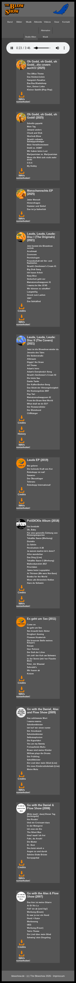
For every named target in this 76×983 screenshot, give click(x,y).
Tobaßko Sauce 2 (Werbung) (40, 561)
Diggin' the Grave (35, 362)
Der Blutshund (34, 410)
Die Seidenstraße (35, 356)
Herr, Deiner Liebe (36, 86)
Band (10, 22)
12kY (29, 298)
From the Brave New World (40, 401)
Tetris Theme (33, 931)
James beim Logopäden (38, 570)
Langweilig (32, 292)
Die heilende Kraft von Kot (40, 469)
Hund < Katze (33, 918)
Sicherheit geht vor (36, 279)
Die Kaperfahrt (34, 741)
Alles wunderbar (35, 554)
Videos (47, 22)
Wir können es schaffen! (38, 289)
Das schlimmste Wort (37, 718)
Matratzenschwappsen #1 (39, 282)
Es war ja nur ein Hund (38, 915)
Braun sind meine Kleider (39, 750)
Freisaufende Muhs (36, 747)
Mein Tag (31, 127)
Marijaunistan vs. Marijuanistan (42, 154)
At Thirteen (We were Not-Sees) (42, 573)
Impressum (59, 976)
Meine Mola (32, 769)
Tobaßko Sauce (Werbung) (39, 538)
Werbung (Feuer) (35, 928)
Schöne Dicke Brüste (37, 855)
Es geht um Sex (34, 628)
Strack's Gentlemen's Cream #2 (41, 375)
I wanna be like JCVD (37, 285)
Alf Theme (32, 365)
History (22, 434)
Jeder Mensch (33, 200)
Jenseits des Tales (35, 353)
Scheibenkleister (35, 725)
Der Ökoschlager (35, 479)
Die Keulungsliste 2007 (38, 391)
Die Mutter (32, 842)
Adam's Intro (33, 369)
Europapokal (33, 858)
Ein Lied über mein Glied (39, 934)
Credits (22, 311)
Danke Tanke (33, 381)
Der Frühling (33, 757)
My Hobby (32, 166)
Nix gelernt (32, 466)
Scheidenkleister (35, 734)
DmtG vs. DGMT (34, 148)
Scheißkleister (34, 760)
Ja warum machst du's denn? (41, 551)
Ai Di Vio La (33, 906)
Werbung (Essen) (35, 912)
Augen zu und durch (37, 851)
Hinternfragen (33, 203)
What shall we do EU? (37, 404)
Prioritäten (32, 567)
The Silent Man (34, 832)
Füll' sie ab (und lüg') (37, 909)
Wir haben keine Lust (37, 151)
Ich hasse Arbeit (35, 273)
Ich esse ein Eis (34, 829)
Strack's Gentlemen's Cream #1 (41, 266)
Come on (31, 625)
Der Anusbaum (34, 731)
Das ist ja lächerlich (36, 209)
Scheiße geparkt (34, 123)
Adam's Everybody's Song (39, 372)
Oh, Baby (31, 530)
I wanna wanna (34, 721)
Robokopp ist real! (36, 472)
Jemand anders (34, 130)
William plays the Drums (38, 753)
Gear (56, 22)
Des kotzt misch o (35, 848)
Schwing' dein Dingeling (39, 938)
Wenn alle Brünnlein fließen (40, 580)
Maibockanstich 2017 (37, 564)
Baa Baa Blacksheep (36, 83)
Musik (28, 22)
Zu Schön (31, 545)
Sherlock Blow (34, 136)
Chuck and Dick (34, 133)
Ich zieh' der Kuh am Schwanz (41, 655)
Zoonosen (32, 254)
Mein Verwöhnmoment (37, 145)
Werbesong (32, 922)
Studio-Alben (30, 37)
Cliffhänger (32, 413)
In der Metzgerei (35, 826)
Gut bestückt (33, 527)
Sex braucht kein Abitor (38, 631)
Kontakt (66, 22)
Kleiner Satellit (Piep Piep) (39, 90)
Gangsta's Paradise (36, 80)
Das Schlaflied (34, 301)
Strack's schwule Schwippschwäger (35, 140)
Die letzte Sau (33, 378)
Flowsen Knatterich (36, 637)
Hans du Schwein (35, 583)
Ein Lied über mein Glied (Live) (42, 763)
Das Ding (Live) (34, 557)
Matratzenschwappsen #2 (39, 397)
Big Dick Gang (34, 269)
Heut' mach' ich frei (36, 835)
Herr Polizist (33, 649)
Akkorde (38, 22)
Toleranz (31, 482)
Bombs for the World (37, 577)
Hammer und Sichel (36, 206)
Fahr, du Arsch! (34, 839)
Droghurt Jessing (35, 634)
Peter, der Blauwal (36, 664)
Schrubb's (32, 667)
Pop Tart (31, 394)
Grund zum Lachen (36, 295)
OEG (29, 925)
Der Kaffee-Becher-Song (38, 385)
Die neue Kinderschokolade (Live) (43, 766)
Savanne (31, 475)
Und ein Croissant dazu (38, 823)
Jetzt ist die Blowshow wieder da (42, 349)
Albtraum (31, 359)
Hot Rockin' (32, 819)
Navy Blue (32, 276)
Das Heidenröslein (36, 77)
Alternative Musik (45, 31)
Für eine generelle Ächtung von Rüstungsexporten (42, 534)
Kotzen (30, 674)
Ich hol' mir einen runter (38, 728)
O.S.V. (30, 163)
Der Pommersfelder (36, 407)
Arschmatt (32, 251)
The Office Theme (35, 74)
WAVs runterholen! (23, 100)
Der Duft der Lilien (36, 652)
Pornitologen (33, 258)
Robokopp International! (39, 485)
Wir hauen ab (33, 670)
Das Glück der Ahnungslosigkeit (42, 388)
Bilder (19, 22)
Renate (30, 646)
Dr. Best (31, 845)
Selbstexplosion (34, 737)
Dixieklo (31, 541)
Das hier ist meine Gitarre (39, 902)
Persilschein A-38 (35, 548)
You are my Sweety (36, 744)
